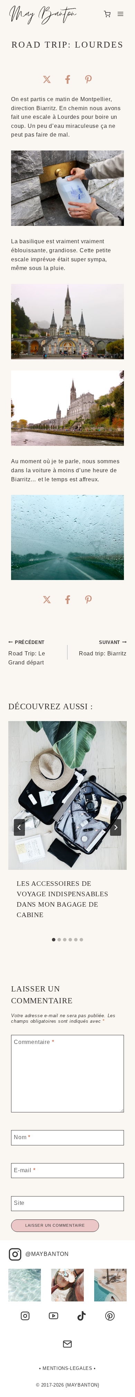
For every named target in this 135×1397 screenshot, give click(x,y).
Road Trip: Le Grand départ (26, 652)
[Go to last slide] (19, 827)
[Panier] (107, 14)
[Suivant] (115, 827)
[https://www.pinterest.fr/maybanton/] (109, 1315)
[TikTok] (81, 1315)
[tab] (53, 939)
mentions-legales (67, 1368)
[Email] (67, 1344)
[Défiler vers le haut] (119, 1388)
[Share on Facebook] (67, 79)
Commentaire (34, 1042)
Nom (22, 1137)
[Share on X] (46, 79)
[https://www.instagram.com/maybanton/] (25, 1315)
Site (19, 1203)
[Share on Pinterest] (88, 79)
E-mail (24, 1170)
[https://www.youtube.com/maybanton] (53, 1315)
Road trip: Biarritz (103, 648)
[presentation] (67, 795)
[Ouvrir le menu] (120, 14)
